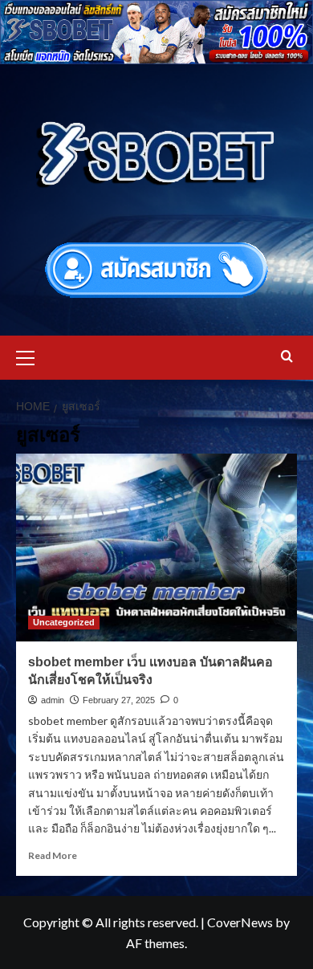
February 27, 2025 (119, 700)
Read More (52, 855)
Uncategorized (64, 622)
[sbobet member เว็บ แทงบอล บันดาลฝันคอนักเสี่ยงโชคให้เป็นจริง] (156, 547)
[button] (32, 356)
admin (52, 700)
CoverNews (240, 922)
